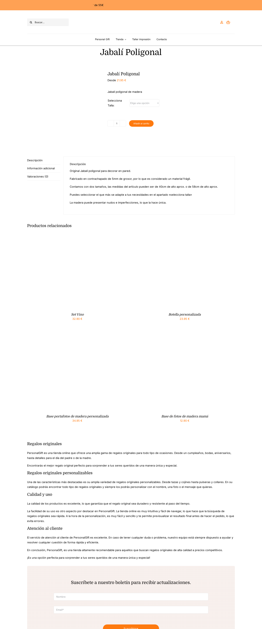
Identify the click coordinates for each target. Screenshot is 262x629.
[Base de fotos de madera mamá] (172, 336)
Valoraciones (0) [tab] (37, 176)
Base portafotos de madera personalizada (77, 416)
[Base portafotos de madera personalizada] (65, 336)
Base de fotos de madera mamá (184, 416)
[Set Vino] (65, 234)
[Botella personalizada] (172, 234)
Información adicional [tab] (41, 168)
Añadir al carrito (141, 123)
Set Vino (77, 314)
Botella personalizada (184, 314)
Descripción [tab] (35, 160)
